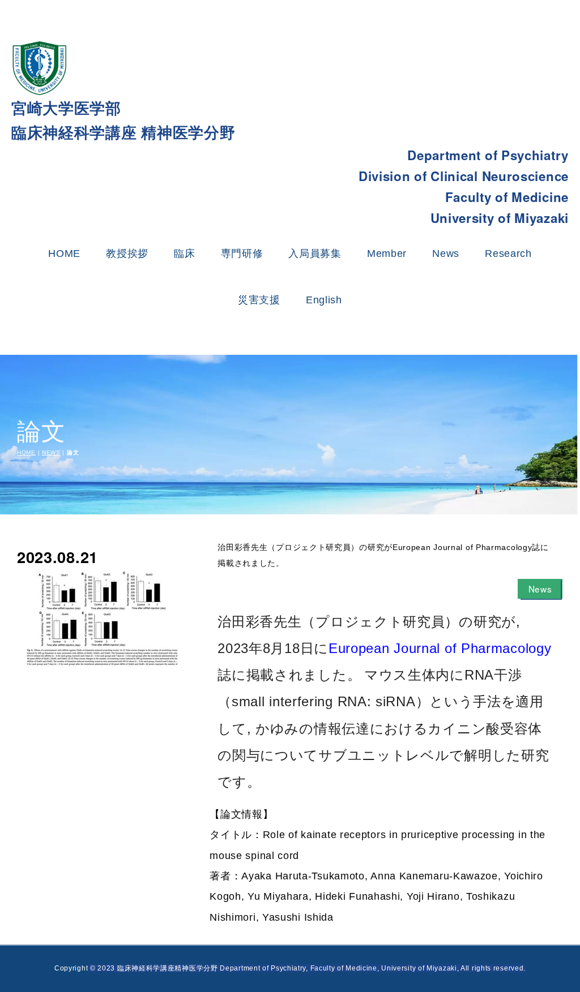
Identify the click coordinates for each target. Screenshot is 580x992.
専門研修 (242, 253)
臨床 (184, 253)
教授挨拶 (127, 253)
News (445, 253)
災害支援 (259, 300)
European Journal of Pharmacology (440, 648)
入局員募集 (315, 253)
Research (508, 253)
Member (387, 253)
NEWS (51, 452)
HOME (64, 253)
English (324, 300)
